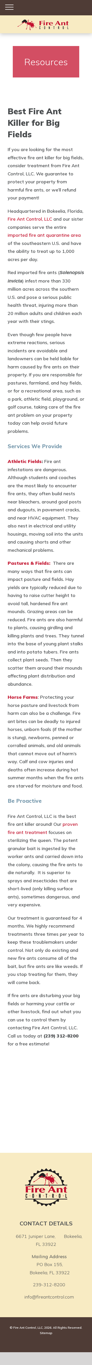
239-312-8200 (49, 1285)
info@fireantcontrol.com (49, 1297)
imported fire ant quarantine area (44, 235)
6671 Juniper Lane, (49, 1240)
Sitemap (46, 1333)
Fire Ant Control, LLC (30, 219)
